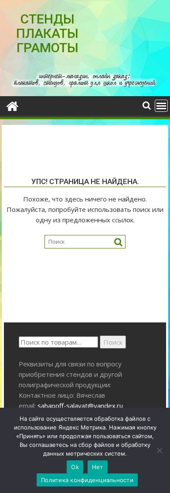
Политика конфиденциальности (87, 479)
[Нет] (159, 450)
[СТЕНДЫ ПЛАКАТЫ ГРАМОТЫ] (12, 105)
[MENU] (161, 106)
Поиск (112, 342)
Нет (97, 466)
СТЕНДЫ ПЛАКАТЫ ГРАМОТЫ (47, 33)
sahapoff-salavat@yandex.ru (80, 405)
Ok (75, 466)
